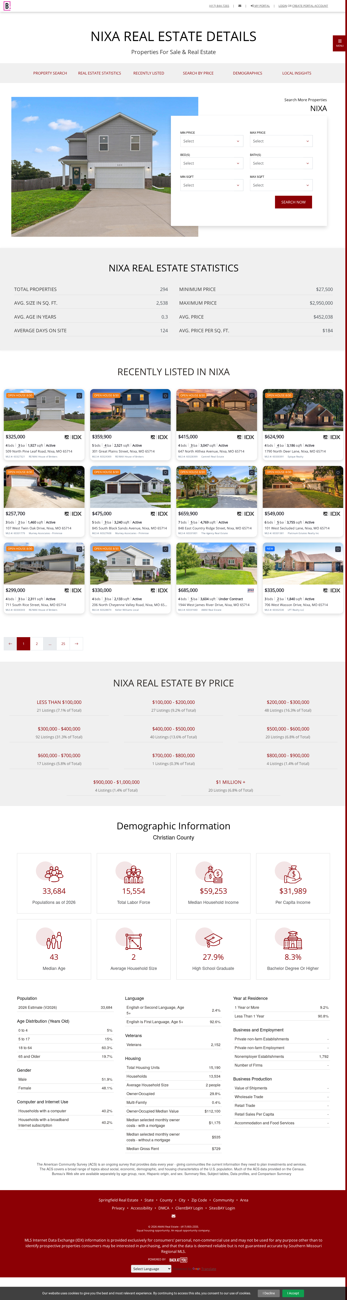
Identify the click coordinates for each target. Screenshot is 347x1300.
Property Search (50, 73)
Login (283, 6)
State (149, 1200)
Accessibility (141, 1208)
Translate (208, 1269)
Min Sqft (187, 176)
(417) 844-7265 (219, 6)
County (166, 1200)
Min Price (187, 132)
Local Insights (296, 73)
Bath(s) (255, 155)
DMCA (163, 1208)
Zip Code (199, 1200)
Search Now (293, 202)
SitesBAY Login (222, 1208)
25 (63, 643)
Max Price (258, 132)
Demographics (247, 73)
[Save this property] (79, 396)
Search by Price (198, 73)
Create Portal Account (310, 6)
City (182, 1200)
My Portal (262, 6)
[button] (340, 43)
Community (223, 1200)
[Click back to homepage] (5, 5)
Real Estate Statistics (99, 73)
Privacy (118, 1208)
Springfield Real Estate (118, 1200)
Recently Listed (148, 73)
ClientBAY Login (189, 1208)
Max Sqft (257, 176)
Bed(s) (185, 155)
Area (244, 1200)
